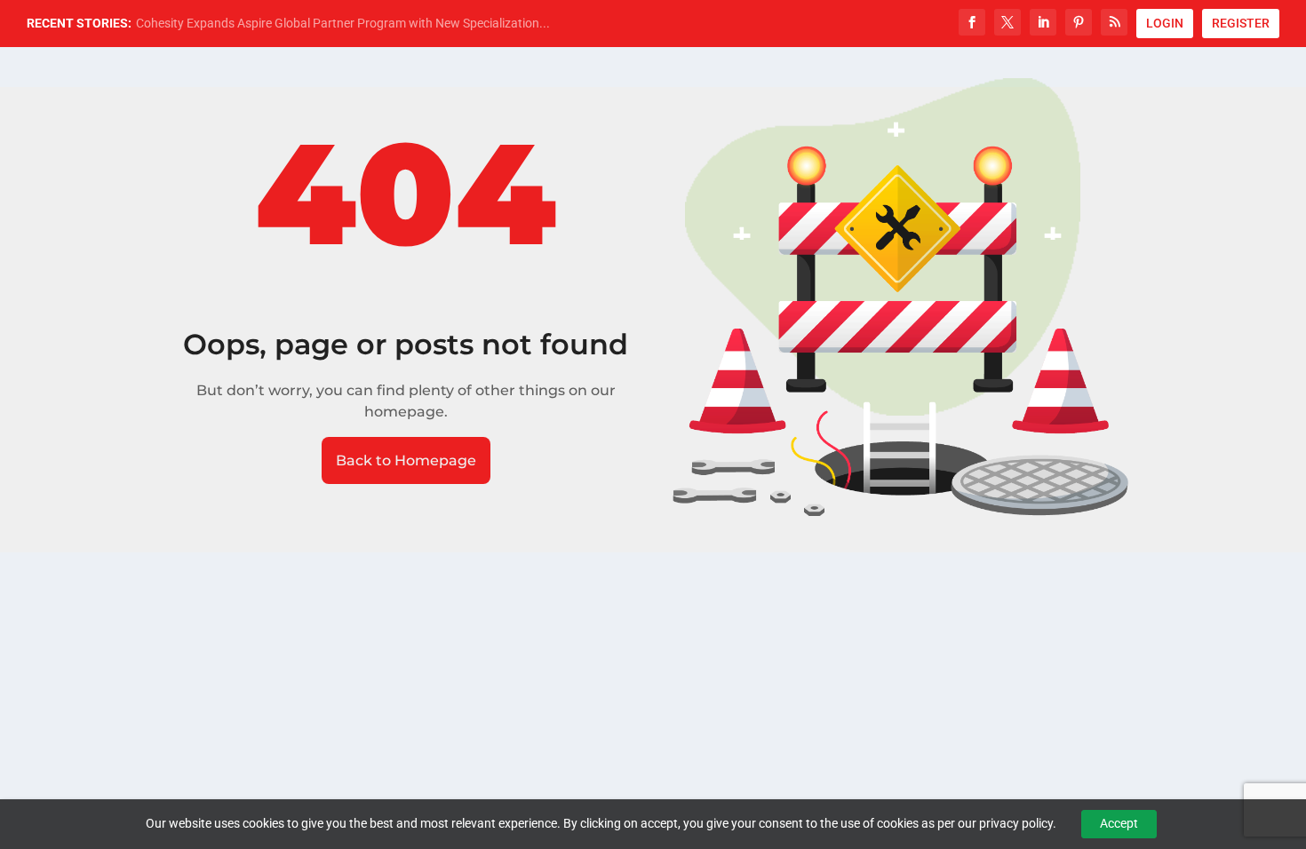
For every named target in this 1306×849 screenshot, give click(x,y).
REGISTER (1241, 23)
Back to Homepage (406, 460)
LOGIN (1164, 23)
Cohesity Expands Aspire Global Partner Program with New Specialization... (343, 23)
